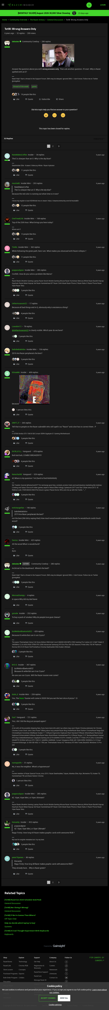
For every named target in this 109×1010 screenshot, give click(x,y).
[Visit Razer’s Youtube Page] (66, 977)
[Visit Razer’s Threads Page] (66, 970)
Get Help (37, 961)
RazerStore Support (41, 972)
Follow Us (68, 957)
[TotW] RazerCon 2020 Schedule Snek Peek (23, 900)
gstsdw (15, 613)
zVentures (53, 973)
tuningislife (17, 762)
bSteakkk (16, 372)
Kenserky (16, 822)
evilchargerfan (18, 507)
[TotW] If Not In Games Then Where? (20, 915)
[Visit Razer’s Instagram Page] (66, 966)
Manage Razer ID (40, 980)
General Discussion (55, 19)
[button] (3, 5)
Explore (21, 957)
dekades (15, 41)
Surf (14, 717)
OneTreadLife (17, 218)
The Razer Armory (37, 19)
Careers (52, 965)
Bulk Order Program (10, 977)
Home (4, 19)
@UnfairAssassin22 (20, 330)
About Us (52, 961)
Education (7, 981)
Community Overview (18, 19)
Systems (8, 926)
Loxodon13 (16, 326)
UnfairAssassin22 (19, 303)
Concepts (22, 969)
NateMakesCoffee (19, 154)
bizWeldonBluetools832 (22, 631)
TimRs (14, 247)
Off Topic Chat (10, 918)
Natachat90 (17, 474)
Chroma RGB (23, 965)
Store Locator (8, 969)
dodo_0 (15, 694)
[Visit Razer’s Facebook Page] (66, 962)
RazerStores (7, 961)
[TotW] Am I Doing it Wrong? (16, 908)
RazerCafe (7, 965)
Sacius (15, 540)
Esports (21, 973)
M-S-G (14, 664)
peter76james (17, 857)
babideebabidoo (19, 349)
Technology (23, 961)
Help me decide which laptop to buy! (20, 923)
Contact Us (53, 977)
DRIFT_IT (15, 422)
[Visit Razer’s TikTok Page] (66, 981)
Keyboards (9, 934)
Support (37, 957)
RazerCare (37, 976)
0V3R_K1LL (17, 451)
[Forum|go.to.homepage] (21, 5)
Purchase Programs (10, 973)
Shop (5, 957)
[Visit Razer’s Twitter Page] (66, 973)
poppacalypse (18, 270)
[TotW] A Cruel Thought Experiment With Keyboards (27, 931)
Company (52, 957)
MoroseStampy (18, 595)
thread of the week (20, 86)
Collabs (21, 977)
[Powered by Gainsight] (54, 947)
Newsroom (53, 969)
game (34, 86)
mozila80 (16, 183)
